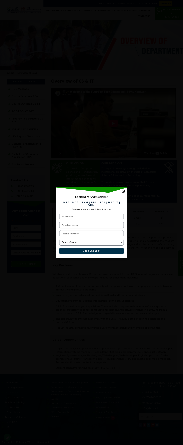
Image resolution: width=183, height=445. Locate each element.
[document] (91, 222)
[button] (123, 191)
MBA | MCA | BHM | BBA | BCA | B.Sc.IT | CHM (91, 203)
